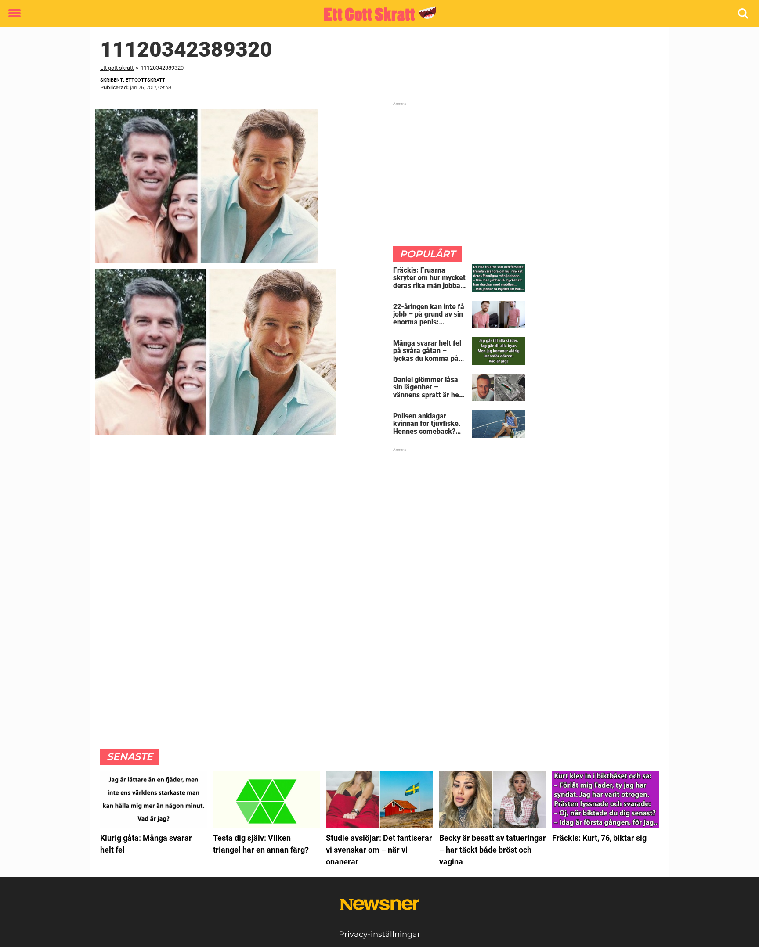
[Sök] (744, 13)
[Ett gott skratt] (376, 14)
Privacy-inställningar (379, 934)
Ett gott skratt (117, 68)
